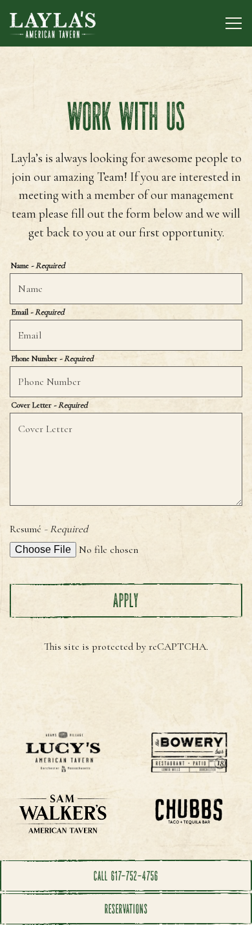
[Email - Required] (126, 335)
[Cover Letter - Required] (126, 459)
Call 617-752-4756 (126, 875)
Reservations (126, 908)
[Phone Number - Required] (126, 381)
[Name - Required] (126, 288)
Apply (126, 600)
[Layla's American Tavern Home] (55, 23)
